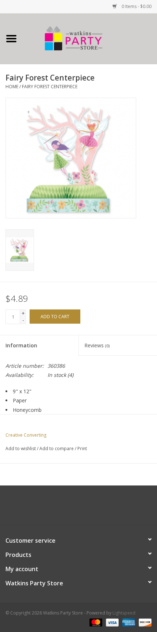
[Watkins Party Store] (90, 38)
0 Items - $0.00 (136, 6)
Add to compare (57, 448)
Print (82, 448)
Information (21, 345)
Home (11, 86)
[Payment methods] (95, 622)
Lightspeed (123, 613)
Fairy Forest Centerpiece (49, 86)
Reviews (97, 345)
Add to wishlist (20, 448)
